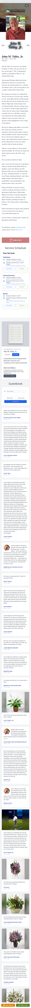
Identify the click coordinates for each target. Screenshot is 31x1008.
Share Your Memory (10, 376)
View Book (7, 354)
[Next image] (28, 820)
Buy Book (15, 354)
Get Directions (9, 268)
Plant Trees (22, 268)
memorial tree (20, 227)
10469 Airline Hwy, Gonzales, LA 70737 (15, 265)
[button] (15, 702)
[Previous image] (3, 820)
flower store (19, 230)
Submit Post (15, 401)
